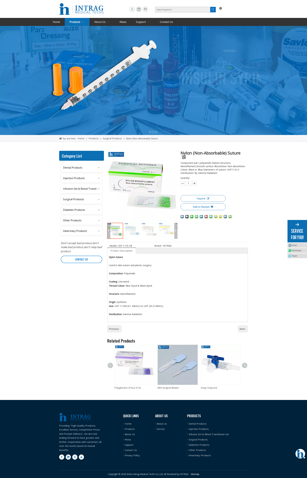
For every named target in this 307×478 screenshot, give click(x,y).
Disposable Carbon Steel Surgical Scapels (221, 387)
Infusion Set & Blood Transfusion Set (82, 188)
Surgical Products (73, 199)
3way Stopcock (166, 387)
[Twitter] (132, 9)
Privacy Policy (132, 455)
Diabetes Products (74, 210)
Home (128, 423)
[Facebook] (145, 9)
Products (130, 429)
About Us (130, 434)
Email (294, 245)
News (128, 439)
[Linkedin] (138, 9)
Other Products (72, 220)
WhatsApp (296, 250)
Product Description (121, 250)
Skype (294, 255)
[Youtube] (81, 457)
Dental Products (72, 167)
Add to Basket (201, 207)
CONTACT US (81, 259)
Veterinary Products (75, 231)
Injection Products (74, 178)
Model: (113, 245)
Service (161, 429)
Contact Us (131, 450)
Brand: (157, 245)
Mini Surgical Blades (125, 387)
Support (129, 444)
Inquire (201, 198)
